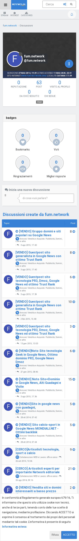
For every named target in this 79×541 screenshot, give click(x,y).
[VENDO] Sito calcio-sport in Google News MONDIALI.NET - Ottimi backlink (38, 428)
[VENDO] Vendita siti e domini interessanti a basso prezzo (38, 489)
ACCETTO (69, 534)
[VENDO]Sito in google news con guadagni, (38, 405)
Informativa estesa (14, 526)
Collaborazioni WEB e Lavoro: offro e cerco (38, 457)
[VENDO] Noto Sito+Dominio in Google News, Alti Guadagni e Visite (38, 382)
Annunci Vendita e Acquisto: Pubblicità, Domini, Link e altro (39, 239)
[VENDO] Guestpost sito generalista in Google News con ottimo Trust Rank (38, 256)
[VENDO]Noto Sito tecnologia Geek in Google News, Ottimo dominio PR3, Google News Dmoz (39, 356)
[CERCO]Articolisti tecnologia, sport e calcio (37, 451)
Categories (26, 15)
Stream (4, 15)
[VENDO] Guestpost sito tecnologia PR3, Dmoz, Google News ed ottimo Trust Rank (37, 280)
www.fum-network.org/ (34, 76)
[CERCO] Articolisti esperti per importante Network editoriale (38, 470)
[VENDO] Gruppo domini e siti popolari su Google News (38, 233)
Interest (14, 15)
